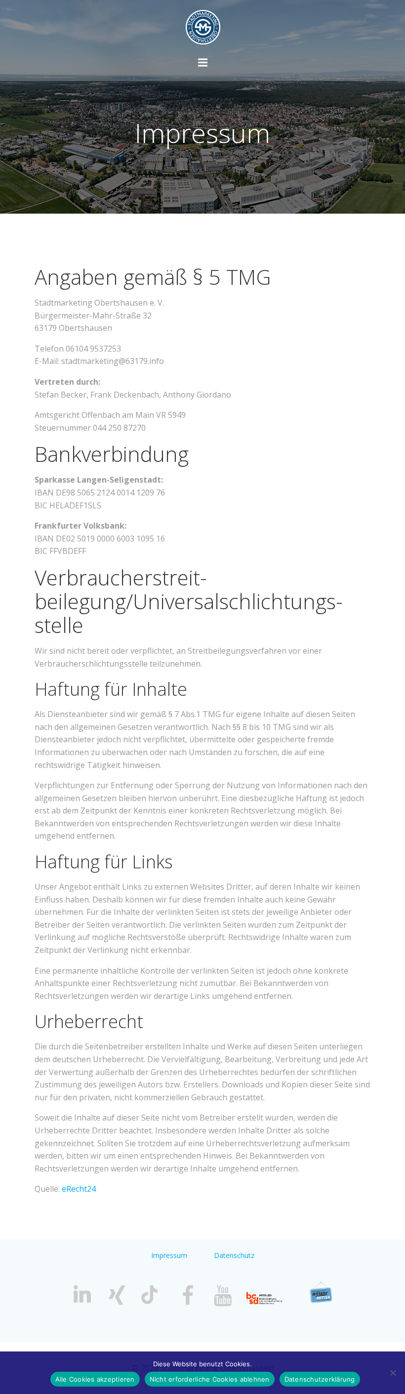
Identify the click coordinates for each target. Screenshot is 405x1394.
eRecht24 (79, 1188)
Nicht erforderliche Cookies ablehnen (210, 1379)
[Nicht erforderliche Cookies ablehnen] (393, 1373)
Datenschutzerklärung (319, 1379)
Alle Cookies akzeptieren (95, 1379)
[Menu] (203, 62)
